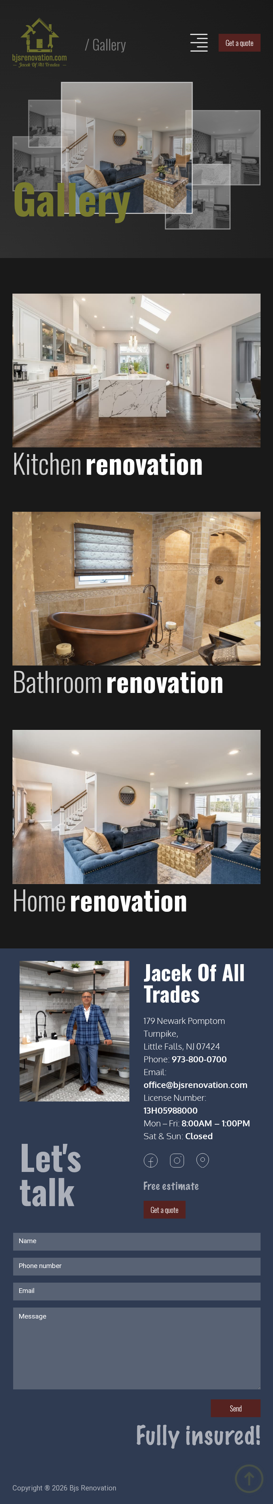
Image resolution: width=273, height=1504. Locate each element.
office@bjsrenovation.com (195, 1084)
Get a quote (239, 42)
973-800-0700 (199, 1058)
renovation (107, 462)
